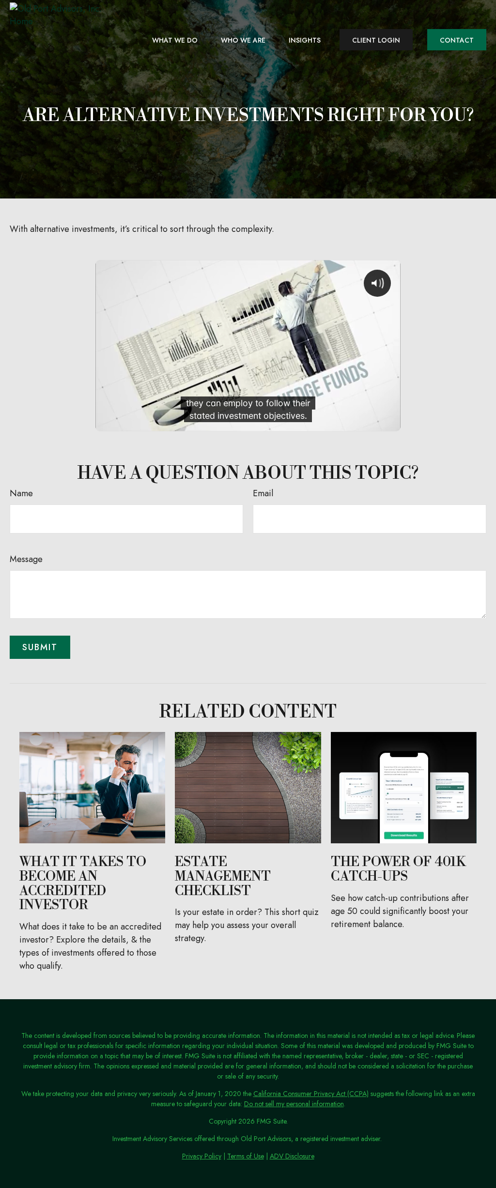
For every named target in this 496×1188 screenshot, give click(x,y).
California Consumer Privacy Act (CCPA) (311, 1093)
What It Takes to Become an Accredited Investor (82, 884)
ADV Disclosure (292, 1156)
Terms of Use (245, 1156)
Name (21, 493)
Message (26, 559)
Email (263, 493)
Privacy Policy (201, 1156)
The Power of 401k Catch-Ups (398, 869)
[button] (175, 39)
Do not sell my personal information (294, 1104)
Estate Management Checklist (223, 876)
